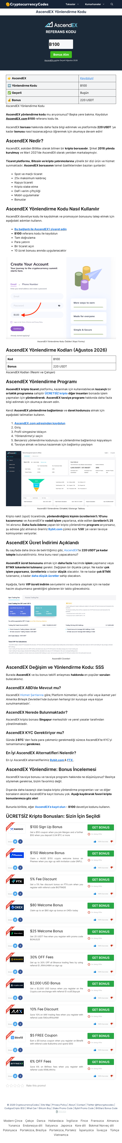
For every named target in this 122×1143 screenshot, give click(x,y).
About (72, 1104)
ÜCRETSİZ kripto (56, 393)
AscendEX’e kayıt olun (50, 807)
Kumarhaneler (93, 4)
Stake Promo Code (63, 1108)
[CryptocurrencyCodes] (27, 4)
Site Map (45, 1104)
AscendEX (71, 550)
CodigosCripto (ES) (14, 1108)
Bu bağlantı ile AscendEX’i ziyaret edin (40, 229)
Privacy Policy (59, 1104)
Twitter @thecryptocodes (100, 1104)
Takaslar (70, 4)
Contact (81, 1104)
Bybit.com (55, 529)
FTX (70, 760)
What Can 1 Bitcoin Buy (39, 1108)
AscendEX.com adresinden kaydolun (39, 423)
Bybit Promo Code (84, 1108)
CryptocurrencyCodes (27, 1104)
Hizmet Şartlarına (32, 695)
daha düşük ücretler (45, 576)
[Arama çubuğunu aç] (112, 4)
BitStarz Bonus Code (107, 1108)
